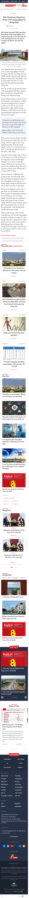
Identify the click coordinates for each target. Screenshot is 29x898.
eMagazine (22, 579)
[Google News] (22, 896)
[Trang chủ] (2, 9)
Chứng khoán (5, 1)
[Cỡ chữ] (19, 896)
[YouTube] (12, 846)
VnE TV (23, 1)
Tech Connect (7, 767)
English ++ (20, 767)
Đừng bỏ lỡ (6, 510)
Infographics (15, 579)
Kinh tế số (25, 9)
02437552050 (6, 833)
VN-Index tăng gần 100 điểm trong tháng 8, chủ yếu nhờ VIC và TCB (14, 364)
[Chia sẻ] (26, 896)
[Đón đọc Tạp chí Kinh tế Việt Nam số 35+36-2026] (14, 660)
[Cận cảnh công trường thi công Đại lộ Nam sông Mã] (12, 684)
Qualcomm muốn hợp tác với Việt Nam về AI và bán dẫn (13, 557)
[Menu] (2, 896)
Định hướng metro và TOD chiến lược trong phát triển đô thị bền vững (12, 727)
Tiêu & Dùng (14, 1)
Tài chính (18, 9)
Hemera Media (20, 889)
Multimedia (7, 576)
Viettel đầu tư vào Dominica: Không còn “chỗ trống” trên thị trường (14, 270)
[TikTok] (16, 846)
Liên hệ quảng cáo (14, 836)
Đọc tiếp (5, 376)
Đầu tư (12, 9)
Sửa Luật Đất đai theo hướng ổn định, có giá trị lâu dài (13, 619)
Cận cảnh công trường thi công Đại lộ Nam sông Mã (11, 694)
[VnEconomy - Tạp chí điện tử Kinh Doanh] (14, 755)
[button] (24, 569)
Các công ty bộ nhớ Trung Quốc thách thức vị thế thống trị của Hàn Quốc (13, 442)
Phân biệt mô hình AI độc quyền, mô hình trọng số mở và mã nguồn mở (14, 418)
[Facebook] (4, 846)
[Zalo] (20, 846)
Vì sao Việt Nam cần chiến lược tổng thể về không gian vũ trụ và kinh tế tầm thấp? (13, 466)
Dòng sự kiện (14, 707)
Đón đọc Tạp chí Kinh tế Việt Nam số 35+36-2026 (13, 490)
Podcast (9, 579)
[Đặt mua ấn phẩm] (24, 4)
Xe (19, 1)
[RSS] (23, 846)
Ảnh (2, 803)
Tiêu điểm (6, 9)
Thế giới (4, 281)
